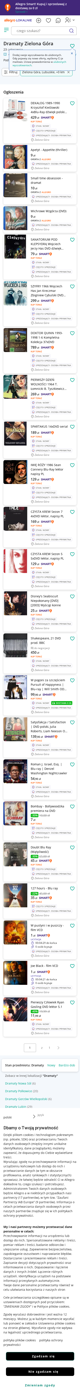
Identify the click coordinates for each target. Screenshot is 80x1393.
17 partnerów (28, 1198)
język (41, 1115)
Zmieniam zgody (40, 1385)
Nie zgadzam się (43, 1372)
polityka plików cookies (19, 1340)
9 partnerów (45, 1202)
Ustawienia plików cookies (56, 1323)
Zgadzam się (43, 1356)
